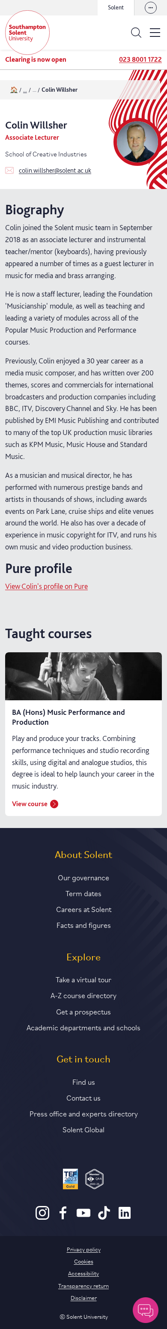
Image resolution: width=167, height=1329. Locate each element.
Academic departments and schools (83, 1027)
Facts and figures (84, 924)
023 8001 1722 (140, 59)
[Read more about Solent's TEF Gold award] (70, 1180)
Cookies (83, 1261)
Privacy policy (84, 1249)
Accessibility (83, 1273)
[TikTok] (104, 1217)
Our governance (83, 877)
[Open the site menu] (155, 32)
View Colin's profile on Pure (46, 586)
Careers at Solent (83, 908)
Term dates (83, 893)
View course (30, 804)
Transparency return (83, 1285)
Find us (83, 1081)
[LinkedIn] (124, 1217)
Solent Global (83, 1129)
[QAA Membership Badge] (94, 1180)
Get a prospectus (83, 1011)
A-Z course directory (83, 995)
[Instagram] (42, 1217)
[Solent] (27, 32)
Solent (116, 7)
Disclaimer (84, 1297)
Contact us (83, 1097)
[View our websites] (150, 7)
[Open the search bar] (136, 32)
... (25, 89)
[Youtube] (83, 1217)
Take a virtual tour (83, 979)
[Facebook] (63, 1217)
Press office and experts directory (84, 1113)
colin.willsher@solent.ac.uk (55, 170)
